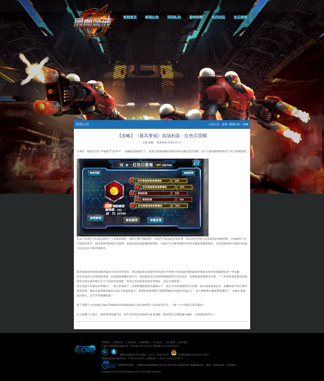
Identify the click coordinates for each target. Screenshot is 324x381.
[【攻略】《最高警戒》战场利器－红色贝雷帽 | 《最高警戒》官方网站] (92, 19)
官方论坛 (157, 342)
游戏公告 (118, 342)
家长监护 (183, 342)
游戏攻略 (144, 342)
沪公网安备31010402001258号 (193, 354)
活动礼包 (131, 342)
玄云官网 (170, 342)
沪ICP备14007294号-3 (140, 346)
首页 (224, 124)
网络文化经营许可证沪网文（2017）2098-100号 (144, 354)
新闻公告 (235, 124)
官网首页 (105, 342)
